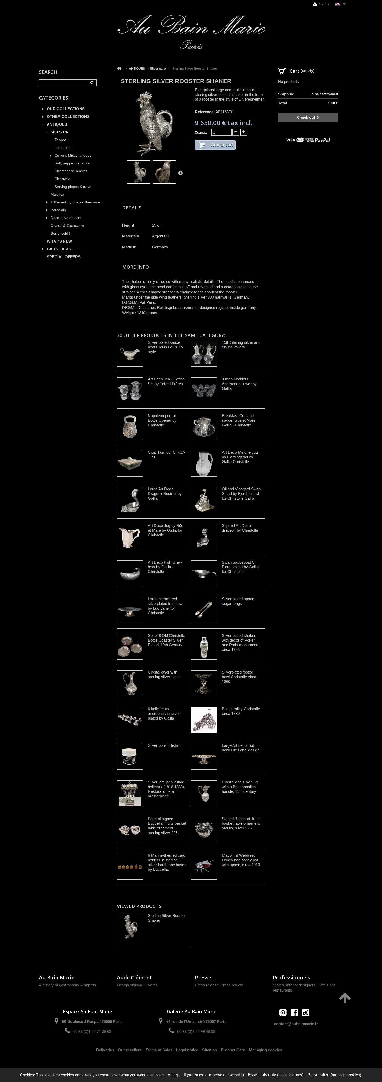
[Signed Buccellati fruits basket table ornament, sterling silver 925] (204, 830)
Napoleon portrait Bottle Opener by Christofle (162, 420)
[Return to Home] (119, 68)
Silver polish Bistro (163, 745)
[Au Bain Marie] (191, 32)
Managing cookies (265, 1050)
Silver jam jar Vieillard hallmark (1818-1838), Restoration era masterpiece (166, 789)
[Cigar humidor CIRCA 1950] (130, 464)
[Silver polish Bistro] (130, 757)
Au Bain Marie (56, 977)
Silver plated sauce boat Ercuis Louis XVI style (166, 347)
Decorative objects (66, 218)
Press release (207, 985)
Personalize (318, 1075)
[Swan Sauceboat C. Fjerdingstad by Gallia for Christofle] (204, 573)
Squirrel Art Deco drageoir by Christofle (240, 527)
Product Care (233, 1050)
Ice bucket (63, 148)
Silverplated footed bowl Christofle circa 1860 (239, 677)
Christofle (62, 179)
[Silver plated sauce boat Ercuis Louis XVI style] (130, 354)
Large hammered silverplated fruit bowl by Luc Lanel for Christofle (165, 606)
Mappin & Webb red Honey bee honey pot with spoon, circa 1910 (241, 860)
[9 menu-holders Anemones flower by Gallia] (204, 390)
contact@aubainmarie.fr (296, 1023)
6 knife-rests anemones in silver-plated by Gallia (164, 713)
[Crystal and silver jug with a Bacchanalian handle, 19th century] (204, 793)
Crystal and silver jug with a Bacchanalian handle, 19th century (240, 787)
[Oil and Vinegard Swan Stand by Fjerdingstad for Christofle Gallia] (204, 500)
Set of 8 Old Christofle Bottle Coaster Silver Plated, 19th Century (166, 640)
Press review (232, 985)
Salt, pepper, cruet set (73, 163)
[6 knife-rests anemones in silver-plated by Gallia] (130, 720)
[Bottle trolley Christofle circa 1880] (204, 720)
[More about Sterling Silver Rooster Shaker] (130, 927)
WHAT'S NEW (59, 241)
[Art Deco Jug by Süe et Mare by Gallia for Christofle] (130, 537)
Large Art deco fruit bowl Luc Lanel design (240, 747)
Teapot (60, 140)
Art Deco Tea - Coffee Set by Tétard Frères (166, 381)
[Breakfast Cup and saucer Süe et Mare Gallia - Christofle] (204, 427)
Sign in (324, 4)
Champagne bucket (71, 171)
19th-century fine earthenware (75, 202)
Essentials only (262, 1075)
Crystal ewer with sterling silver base (164, 674)
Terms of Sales (159, 1050)
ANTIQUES (57, 124)
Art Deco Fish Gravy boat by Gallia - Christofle (165, 567)
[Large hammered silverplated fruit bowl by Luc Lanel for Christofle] (130, 610)
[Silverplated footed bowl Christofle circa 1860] (204, 683)
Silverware (59, 132)
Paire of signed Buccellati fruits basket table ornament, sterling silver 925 (167, 825)
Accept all (177, 1075)
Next (180, 172)
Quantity (201, 132)
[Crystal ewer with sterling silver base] (130, 683)
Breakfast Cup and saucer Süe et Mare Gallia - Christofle (238, 420)
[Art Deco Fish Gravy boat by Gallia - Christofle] (130, 573)
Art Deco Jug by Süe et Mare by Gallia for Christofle (165, 530)
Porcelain (58, 210)
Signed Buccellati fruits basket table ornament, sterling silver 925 (241, 823)
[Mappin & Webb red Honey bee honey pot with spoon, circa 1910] (204, 867)
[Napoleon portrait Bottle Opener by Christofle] (130, 427)
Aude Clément (134, 977)
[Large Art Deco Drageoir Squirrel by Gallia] (130, 500)
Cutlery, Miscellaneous (73, 155)
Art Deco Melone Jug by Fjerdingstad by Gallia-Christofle (240, 457)
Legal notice (187, 1050)
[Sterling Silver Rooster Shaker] (138, 172)
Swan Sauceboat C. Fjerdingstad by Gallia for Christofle (240, 567)
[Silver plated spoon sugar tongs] (204, 610)
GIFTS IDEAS (59, 249)
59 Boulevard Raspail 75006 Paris (92, 1021)
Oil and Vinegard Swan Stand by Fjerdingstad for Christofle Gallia (241, 493)
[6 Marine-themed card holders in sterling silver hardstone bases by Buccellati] (130, 867)
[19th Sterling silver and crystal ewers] (204, 354)
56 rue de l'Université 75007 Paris (196, 1021)
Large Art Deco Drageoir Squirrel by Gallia (165, 493)
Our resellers (130, 1050)
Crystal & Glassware (67, 226)
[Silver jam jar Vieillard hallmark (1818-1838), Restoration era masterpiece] (130, 793)
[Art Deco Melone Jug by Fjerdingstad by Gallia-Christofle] (204, 464)
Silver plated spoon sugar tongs (238, 601)
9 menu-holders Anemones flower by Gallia (239, 384)
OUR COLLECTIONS (66, 109)
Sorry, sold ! (60, 233)
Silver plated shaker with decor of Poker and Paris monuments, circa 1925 (241, 642)
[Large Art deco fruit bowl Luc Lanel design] (204, 757)
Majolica (57, 194)
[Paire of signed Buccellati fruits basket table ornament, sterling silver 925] (130, 830)
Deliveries (105, 1050)
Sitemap (209, 1050)
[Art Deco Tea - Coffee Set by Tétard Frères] (130, 390)
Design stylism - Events (137, 985)
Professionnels (291, 977)
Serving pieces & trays (73, 187)
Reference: (205, 112)
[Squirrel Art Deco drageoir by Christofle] (204, 537)
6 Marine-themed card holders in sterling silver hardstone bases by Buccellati (167, 862)
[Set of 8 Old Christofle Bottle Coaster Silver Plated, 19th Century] (130, 647)
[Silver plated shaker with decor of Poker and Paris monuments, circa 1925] (204, 647)
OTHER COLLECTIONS (68, 116)
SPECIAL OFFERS (64, 257)
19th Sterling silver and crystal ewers (241, 344)
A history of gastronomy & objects (67, 985)
